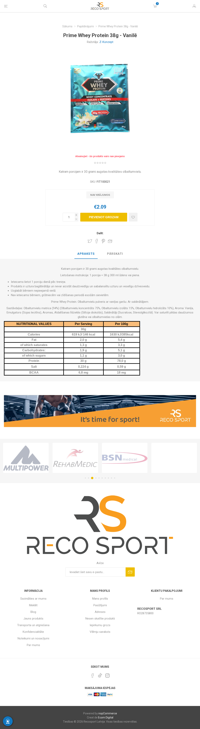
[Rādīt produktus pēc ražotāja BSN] (124, 458)
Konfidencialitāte (33, 632)
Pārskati (115, 253)
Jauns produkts (33, 618)
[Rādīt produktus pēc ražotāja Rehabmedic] (75, 458)
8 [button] (108, 478)
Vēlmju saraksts (100, 632)
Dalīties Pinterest (103, 241)
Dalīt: (100, 233)
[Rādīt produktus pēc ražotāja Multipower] (26, 458)
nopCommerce (107, 713)
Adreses (100, 612)
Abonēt (130, 572)
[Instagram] (107, 675)
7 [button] (105, 478)
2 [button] (88, 478)
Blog (33, 612)
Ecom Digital (105, 717)
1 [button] (85, 478)
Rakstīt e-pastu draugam (110, 241)
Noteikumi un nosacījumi (33, 638)
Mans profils (100, 598)
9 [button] (111, 478)
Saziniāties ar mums (33, 598)
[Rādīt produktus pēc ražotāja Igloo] (174, 458)
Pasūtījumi (100, 605)
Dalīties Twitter (90, 241)
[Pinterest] (92, 675)
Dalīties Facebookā (97, 241)
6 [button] (102, 478)
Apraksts (86, 253)
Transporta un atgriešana (33, 625)
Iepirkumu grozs (100, 625)
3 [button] (92, 478)
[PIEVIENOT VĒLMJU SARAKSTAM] (133, 217)
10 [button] (114, 478)
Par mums (33, 645)
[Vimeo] (100, 674)
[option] (26, 458)
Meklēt (33, 605)
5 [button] (99, 478)
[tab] (86, 254)
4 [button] (95, 478)
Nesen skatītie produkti (100, 618)
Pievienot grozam (104, 217)
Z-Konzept (106, 42)
